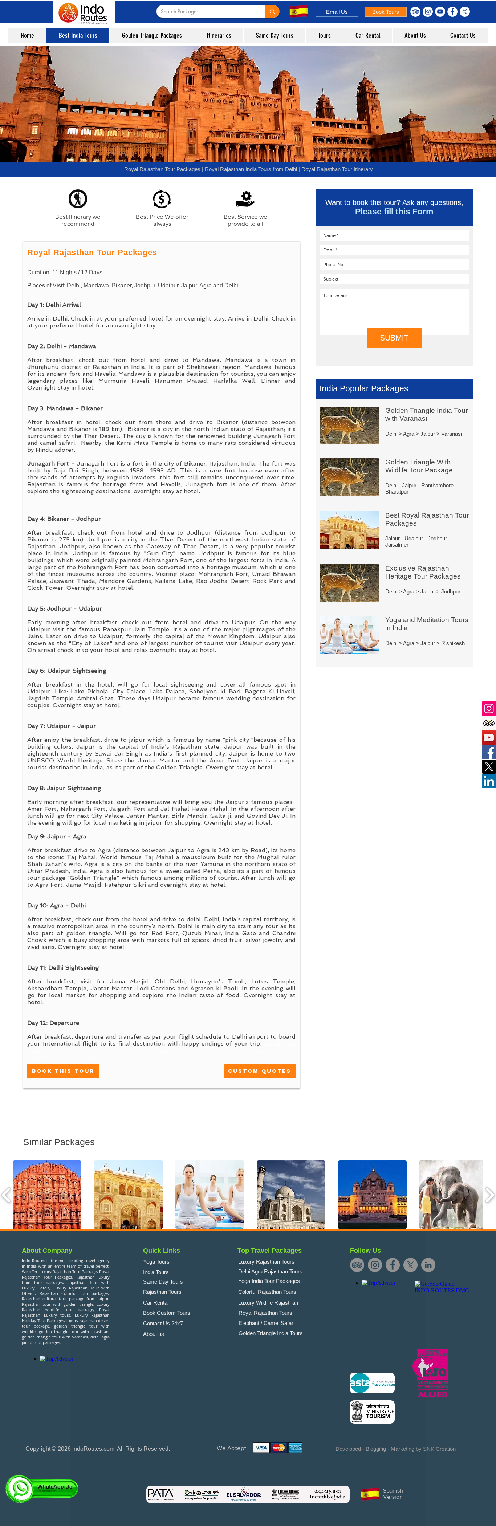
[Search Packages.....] (272, 11)
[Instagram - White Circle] (428, 12)
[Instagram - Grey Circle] (375, 1265)
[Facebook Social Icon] (489, 752)
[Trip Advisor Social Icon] (489, 723)
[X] (465, 12)
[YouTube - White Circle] (440, 12)
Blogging (376, 1449)
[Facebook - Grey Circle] (393, 1265)
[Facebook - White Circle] (452, 12)
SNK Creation (439, 1449)
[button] (47, 1194)
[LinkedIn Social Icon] (489, 781)
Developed (348, 1449)
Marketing (402, 1449)
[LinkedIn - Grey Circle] (428, 1265)
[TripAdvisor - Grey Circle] (357, 1265)
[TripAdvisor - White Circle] (415, 12)
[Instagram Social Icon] (489, 708)
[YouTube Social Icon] (489, 737)
